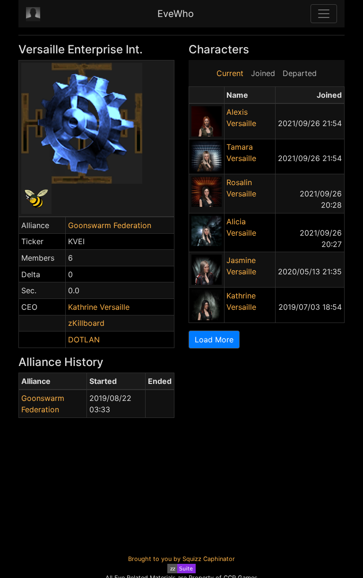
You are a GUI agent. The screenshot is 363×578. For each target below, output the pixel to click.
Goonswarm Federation (109, 225)
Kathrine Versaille (99, 307)
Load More (214, 339)
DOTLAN (84, 339)
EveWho (175, 13)
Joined (263, 73)
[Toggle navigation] (324, 13)
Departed (300, 73)
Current (229, 73)
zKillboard (86, 323)
